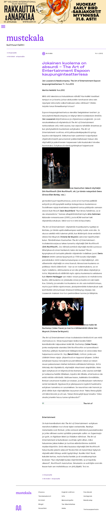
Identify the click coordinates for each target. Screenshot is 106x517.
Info (63, 496)
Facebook (88, 492)
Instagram (88, 496)
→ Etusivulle (12, 53)
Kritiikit (42, 500)
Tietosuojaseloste (91, 509)
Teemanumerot (45, 496)
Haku (64, 508)
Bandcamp (88, 500)
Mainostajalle (67, 500)
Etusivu (42, 492)
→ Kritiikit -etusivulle (16, 56)
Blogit (41, 504)
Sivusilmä (43, 508)
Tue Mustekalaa (68, 504)
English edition (68, 492)
